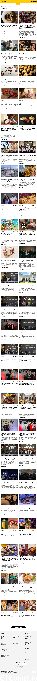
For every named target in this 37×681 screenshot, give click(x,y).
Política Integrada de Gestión (5, 655)
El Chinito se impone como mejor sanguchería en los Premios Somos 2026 (27, 383)
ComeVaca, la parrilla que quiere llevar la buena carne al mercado (27, 508)
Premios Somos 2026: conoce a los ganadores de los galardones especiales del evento (9, 208)
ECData (2, 637)
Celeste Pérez (3, 190)
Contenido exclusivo (3, 644)
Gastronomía (2, 23)
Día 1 (26, 644)
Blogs (14, 642)
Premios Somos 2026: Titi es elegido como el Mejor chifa (9, 383)
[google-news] (24, 662)
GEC (13, 649)
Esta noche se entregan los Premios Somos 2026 (9, 508)
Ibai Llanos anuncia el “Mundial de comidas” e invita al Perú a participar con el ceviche (9, 156)
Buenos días (27, 641)
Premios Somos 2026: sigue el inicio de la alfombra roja (8, 483)
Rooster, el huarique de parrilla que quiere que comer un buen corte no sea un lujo (9, 408)
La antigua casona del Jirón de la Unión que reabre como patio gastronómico (27, 408)
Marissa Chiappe (3, 33)
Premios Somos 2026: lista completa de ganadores (26, 79)
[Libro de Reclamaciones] (21, 667)
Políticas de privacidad (4, 654)
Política (2, 638)
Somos (2, 643)
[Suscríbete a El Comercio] (34, 1)
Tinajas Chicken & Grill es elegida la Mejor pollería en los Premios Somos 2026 (9, 459)
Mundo (2, 645)
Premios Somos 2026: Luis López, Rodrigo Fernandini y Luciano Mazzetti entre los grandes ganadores (27, 334)
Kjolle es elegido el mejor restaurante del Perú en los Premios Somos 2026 (27, 261)
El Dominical (15, 639)
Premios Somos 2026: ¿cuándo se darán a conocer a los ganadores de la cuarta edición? (27, 484)
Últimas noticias (3, 636)
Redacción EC (3, 85)
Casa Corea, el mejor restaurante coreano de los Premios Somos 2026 (9, 333)
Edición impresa (15, 643)
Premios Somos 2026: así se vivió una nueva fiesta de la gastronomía (27, 156)
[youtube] (21, 662)
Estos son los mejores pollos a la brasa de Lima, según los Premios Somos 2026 (27, 128)
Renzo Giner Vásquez (4, 595)
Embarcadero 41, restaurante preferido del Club (9, 310)
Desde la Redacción (28, 642)
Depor (14, 654)
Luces (14, 637)
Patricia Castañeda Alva (4, 267)
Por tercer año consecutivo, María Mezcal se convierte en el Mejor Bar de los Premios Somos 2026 (9, 359)
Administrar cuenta (28, 636)
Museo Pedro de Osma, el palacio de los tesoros (26, 286)
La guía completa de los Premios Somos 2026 (8, 79)
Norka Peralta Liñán (22, 37)
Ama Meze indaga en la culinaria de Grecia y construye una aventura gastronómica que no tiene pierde (27, 208)
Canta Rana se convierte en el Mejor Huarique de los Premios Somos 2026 (26, 310)
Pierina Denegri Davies (4, 108)
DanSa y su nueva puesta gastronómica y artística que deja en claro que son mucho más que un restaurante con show (27, 533)
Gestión (14, 650)
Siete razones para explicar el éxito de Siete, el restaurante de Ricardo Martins (9, 26)
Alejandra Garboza (3, 244)
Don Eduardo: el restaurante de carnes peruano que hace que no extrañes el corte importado (27, 615)
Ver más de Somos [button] (18, 627)
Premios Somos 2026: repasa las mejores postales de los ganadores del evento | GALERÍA (8, 434)
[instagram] (19, 662)
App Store (19, 664)
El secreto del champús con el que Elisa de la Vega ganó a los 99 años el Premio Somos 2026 (27, 103)
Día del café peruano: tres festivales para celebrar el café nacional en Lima (8, 234)
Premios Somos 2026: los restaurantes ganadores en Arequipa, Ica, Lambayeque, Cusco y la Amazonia (27, 359)
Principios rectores (3, 650)
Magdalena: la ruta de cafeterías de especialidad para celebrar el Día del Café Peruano (27, 234)
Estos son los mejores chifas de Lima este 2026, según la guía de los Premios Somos (9, 102)
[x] (17, 662)
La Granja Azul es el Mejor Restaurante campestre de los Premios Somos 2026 (8, 286)
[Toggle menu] (1, 1)
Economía (2, 639)
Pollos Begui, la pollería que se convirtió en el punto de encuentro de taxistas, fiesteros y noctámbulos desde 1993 (9, 559)
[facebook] (16, 662)
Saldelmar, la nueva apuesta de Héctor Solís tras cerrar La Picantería (9, 614)
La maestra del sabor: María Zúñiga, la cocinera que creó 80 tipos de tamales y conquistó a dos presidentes (8, 129)
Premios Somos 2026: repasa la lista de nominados (26, 180)
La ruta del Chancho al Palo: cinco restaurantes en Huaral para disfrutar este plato (27, 588)
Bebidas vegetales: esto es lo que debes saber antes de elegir (8, 261)
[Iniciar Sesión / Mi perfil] (36, 1)
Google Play (24, 664)
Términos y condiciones (4, 649)
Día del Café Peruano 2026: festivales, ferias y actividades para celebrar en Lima (9, 54)
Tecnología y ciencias (16, 636)
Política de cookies (3, 656)
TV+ (14, 638)
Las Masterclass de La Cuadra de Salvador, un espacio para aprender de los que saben (27, 559)
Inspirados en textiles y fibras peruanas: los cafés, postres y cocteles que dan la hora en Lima (9, 533)
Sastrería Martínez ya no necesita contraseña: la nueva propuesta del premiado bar (26, 55)
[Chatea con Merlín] (32, 1)
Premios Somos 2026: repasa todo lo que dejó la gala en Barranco (27, 459)
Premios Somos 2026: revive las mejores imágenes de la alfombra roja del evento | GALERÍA (27, 434)
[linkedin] (22, 662)
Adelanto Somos (27, 643)
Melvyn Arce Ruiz (21, 85)
